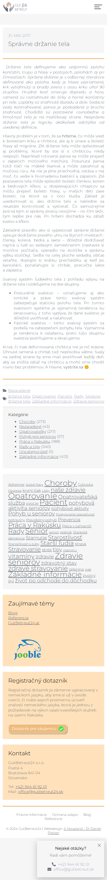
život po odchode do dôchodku (56, 580)
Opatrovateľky (32, 431)
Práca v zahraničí (76, 526)
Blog (13, 612)
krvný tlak (31, 490)
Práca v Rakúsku (34, 525)
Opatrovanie (44, 396)
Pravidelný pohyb (41, 520)
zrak (88, 569)
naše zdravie (68, 489)
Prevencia (69, 519)
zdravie (45, 556)
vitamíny (21, 556)
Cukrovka (85, 484)
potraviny (16, 520)
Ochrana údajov (65, 815)
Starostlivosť (65, 537)
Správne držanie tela (39, 44)
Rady (78, 396)
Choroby (27, 421)
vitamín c (70, 550)
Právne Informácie (31, 815)
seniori (54, 532)
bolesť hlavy (34, 485)
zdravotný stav (59, 563)
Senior (36, 530)
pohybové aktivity (70, 508)
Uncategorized (33, 451)
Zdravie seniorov (88, 401)
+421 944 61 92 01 (31, 786)
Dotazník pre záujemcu (34, 728)
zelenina (76, 569)
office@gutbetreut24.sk (40, 791)
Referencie (18, 617)
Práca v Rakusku (34, 441)
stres (47, 549)
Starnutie (36, 538)
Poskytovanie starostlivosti (75, 514)
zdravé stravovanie (38, 568)
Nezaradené (19, 390)
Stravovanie (24, 549)
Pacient (65, 396)
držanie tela (19, 396)
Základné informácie (51, 401)
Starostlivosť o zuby (23, 544)
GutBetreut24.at (24, 622)
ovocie (32, 503)
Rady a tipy (29, 446)
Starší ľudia (57, 543)
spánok (66, 532)
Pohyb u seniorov (31, 513)
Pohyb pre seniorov (37, 436)
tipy (57, 549)
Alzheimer (16, 484)
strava (80, 544)
